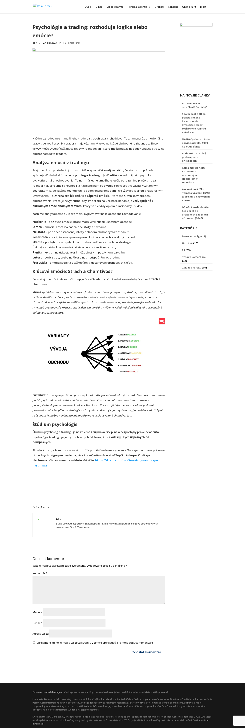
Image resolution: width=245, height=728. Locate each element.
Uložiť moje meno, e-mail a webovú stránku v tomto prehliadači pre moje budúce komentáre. (95, 642)
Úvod (88, 7)
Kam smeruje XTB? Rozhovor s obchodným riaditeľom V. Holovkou (193, 175)
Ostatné (187, 243)
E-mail (37, 623)
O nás (99, 7)
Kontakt (173, 7)
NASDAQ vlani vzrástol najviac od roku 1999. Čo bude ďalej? (196, 143)
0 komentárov (72, 42)
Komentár (39, 573)
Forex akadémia (137, 7)
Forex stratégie (192, 236)
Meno (37, 612)
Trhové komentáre (194, 256)
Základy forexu (191, 267)
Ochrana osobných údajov (47, 692)
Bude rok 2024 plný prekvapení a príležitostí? (194, 157)
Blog (203, 7)
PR (60, 42)
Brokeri (159, 7)
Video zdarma (115, 7)
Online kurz (189, 7)
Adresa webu (40, 634)
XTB (38, 42)
